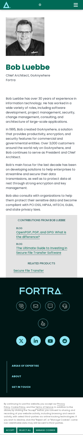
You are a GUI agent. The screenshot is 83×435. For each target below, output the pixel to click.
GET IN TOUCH (21, 387)
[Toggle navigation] (76, 5)
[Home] (7, 5)
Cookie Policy (18, 407)
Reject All (25, 430)
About (16, 376)
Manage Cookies (45, 430)
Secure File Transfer (29, 270)
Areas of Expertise (25, 366)
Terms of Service (44, 407)
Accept (10, 430)
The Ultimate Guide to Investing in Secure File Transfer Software (41, 250)
